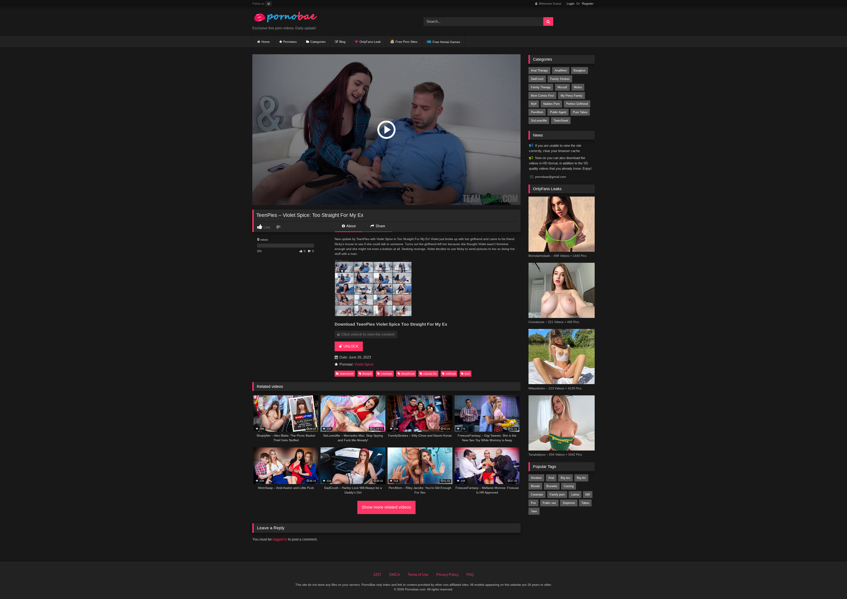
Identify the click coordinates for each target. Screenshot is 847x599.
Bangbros (579, 70)
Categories (318, 41)
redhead (451, 373)
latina (575, 494)
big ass (565, 477)
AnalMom (561, 70)
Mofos (578, 87)
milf (587, 494)
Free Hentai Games (446, 42)
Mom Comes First (542, 95)
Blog (342, 41)
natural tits (430, 373)
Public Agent (558, 112)
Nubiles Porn (551, 103)
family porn (557, 494)
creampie (386, 373)
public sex (549, 503)
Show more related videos (386, 507)
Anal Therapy (539, 70)
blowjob (367, 373)
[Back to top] (833, 586)
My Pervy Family (572, 95)
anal (551, 477)
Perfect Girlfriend (577, 103)
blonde (535, 486)
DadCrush (537, 79)
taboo (585, 503)
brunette (551, 486)
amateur (536, 477)
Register (588, 3)
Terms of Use (418, 574)
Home (265, 41)
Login (570, 3)
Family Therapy (541, 87)
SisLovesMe (539, 120)
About (351, 226)
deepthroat (408, 373)
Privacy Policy (447, 574)
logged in (280, 539)
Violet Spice (363, 364)
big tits (581, 477)
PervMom (537, 112)
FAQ (470, 574)
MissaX (562, 87)
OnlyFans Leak (370, 41)
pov (533, 503)
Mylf (533, 103)
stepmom (569, 503)
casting (568, 486)
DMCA (394, 574)
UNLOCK (350, 346)
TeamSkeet (347, 373)
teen (467, 373)
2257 (377, 574)
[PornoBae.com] (285, 18)
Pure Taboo (580, 112)
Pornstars (290, 41)
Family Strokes (560, 79)
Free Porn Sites (406, 41)
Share (380, 226)
